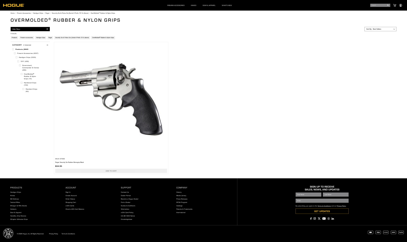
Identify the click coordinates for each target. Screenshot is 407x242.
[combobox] (380, 5)
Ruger (47, 13)
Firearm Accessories (24, 13)
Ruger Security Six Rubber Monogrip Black (69, 162)
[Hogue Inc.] (13, 5)
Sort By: (369, 29)
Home (13, 13)
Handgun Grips (38, 13)
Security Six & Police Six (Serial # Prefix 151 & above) (70, 13)
